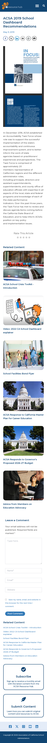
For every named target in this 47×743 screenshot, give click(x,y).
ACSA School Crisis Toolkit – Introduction (22, 627)
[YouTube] (30, 726)
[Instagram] (23, 726)
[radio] (18, 237)
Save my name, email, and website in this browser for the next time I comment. (23, 603)
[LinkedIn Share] (17, 38)
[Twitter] (17, 726)
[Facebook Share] (5, 38)
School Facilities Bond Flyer (18, 373)
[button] (44, 6)
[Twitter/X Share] (11, 38)
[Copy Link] (28, 38)
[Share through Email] (22, 38)
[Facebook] (10, 726)
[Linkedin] (36, 726)
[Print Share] (34, 38)
